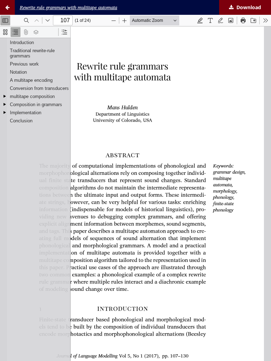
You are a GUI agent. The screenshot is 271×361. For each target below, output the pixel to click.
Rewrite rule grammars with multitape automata (68, 7)
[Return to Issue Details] (7, 7)
